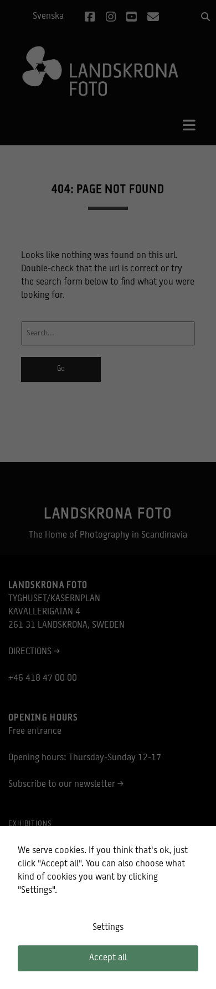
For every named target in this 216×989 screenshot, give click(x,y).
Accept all (108, 958)
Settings (108, 927)
